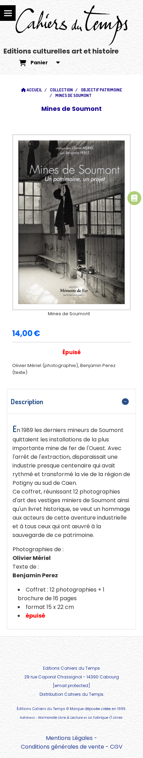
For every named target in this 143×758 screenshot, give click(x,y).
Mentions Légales (69, 738)
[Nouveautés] (134, 198)
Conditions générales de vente (62, 747)
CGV (116, 747)
